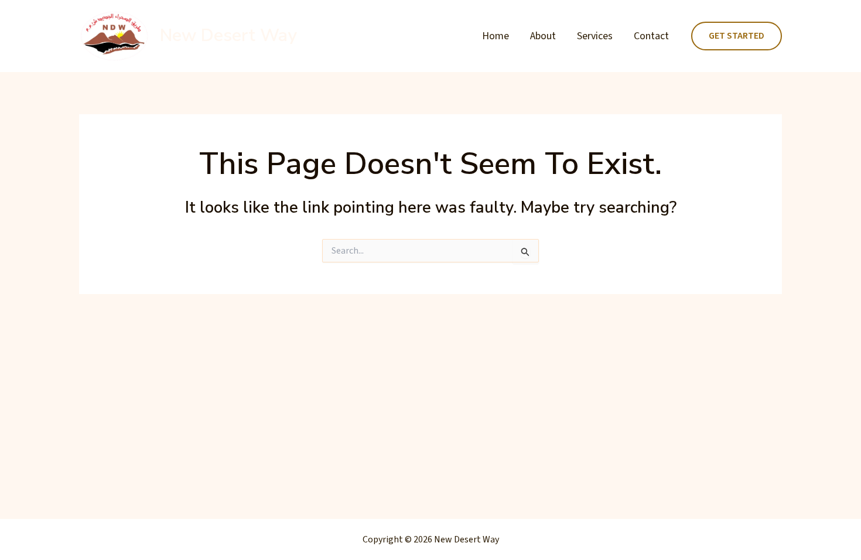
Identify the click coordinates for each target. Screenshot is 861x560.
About (543, 36)
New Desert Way (228, 35)
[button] (736, 36)
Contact (651, 36)
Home (495, 36)
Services (595, 36)
